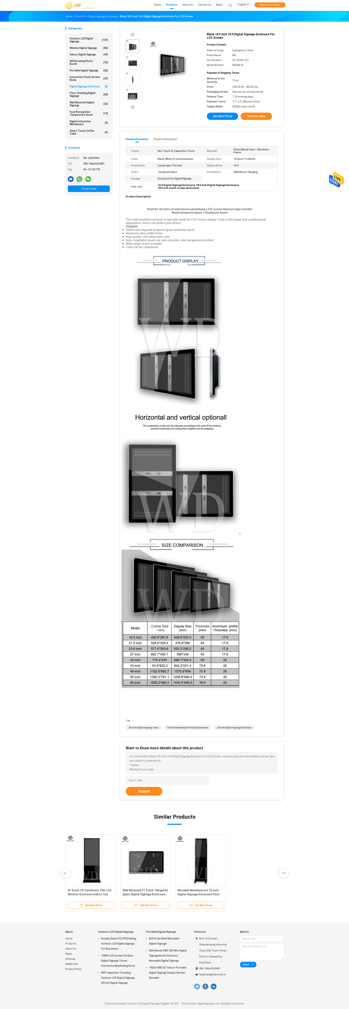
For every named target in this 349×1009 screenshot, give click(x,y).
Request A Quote (270, 4)
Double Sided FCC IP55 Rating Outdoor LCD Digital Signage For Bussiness (118, 943)
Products (70, 943)
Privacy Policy (73, 969)
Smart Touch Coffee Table (89, 132)
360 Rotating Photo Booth (89, 62)
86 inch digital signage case (143, 727)
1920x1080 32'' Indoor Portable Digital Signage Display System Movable (167, 972)
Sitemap (70, 958)
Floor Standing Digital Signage (89, 94)
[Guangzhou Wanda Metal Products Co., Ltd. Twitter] (197, 986)
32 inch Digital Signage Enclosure (234, 727)
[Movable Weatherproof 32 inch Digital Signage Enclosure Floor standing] (200, 860)
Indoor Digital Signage (89, 54)
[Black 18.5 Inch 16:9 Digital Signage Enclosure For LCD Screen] (171, 63)
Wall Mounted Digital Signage (89, 104)
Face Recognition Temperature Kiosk (89, 113)
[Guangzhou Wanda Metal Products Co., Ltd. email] (71, 179)
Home (68, 938)
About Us (70, 948)
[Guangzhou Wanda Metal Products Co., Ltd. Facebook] (205, 986)
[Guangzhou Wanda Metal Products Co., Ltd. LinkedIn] (214, 986)
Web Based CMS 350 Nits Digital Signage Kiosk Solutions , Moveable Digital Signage (168, 955)
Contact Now (89, 188)
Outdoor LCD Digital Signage (89, 40)
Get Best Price (222, 116)
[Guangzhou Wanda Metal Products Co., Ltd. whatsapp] (79, 179)
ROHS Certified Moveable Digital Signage (164, 941)
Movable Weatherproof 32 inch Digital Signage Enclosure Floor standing (199, 894)
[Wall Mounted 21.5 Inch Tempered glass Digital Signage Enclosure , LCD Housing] (146, 860)
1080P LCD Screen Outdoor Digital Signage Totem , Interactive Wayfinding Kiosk (118, 960)
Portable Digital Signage (89, 70)
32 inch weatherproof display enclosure (187, 727)
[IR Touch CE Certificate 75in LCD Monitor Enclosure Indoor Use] (91, 860)
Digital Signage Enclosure (89, 86)
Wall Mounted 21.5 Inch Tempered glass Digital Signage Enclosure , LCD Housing (145, 894)
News (68, 953)
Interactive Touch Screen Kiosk (89, 78)
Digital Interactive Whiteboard (89, 123)
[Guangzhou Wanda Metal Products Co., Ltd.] (80, 5)
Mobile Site (71, 964)
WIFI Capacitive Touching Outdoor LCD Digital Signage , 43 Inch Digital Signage (118, 977)
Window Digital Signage (89, 47)
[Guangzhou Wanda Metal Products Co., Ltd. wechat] (88, 179)
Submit (144, 791)
